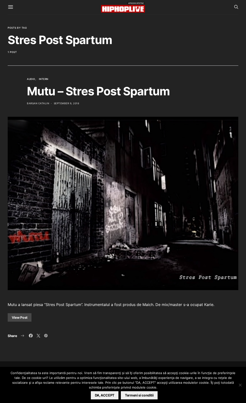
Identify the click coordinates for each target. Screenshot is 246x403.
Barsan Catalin (38, 103)
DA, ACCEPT (105, 395)
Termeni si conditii (139, 395)
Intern (43, 79)
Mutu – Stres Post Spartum (98, 91)
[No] (240, 385)
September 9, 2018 (66, 103)
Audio (31, 79)
